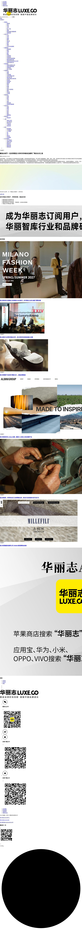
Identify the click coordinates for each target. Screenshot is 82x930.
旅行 (8, 112)
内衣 (8, 88)
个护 (8, 100)
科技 (5, 127)
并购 (8, 51)
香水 (8, 98)
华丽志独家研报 (10, 66)
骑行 (8, 43)
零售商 (8, 82)
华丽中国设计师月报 (11, 78)
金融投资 (6, 47)
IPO (7, 53)
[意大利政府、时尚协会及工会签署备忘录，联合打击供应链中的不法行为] (41, 493)
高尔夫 (8, 41)
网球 (8, 39)
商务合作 (9, 142)
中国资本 (9, 55)
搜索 (13, 16)
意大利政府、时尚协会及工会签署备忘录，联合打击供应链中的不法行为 (19, 497)
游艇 (8, 30)
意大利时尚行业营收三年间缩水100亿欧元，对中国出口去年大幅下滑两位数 (20, 300)
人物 (5, 119)
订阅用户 (2, 19)
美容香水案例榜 (10, 104)
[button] (5, 704)
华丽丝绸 (9, 32)
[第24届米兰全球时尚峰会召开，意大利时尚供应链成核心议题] (22, 333)
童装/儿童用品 (10, 89)
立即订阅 (2, 194)
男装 (8, 73)
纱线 (4, 683)
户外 (8, 36)
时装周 (8, 79)
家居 (8, 108)
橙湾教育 (5, 3)
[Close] (3, 709)
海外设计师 (9, 77)
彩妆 (8, 97)
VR (7, 134)
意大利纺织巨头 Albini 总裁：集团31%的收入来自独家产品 (16, 437)
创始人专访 (9, 120)
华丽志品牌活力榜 (11, 65)
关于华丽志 (6, 138)
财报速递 (9, 49)
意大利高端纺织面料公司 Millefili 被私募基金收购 (13, 545)
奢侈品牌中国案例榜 (11, 31)
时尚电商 (9, 128)
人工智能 (9, 131)
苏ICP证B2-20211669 (4, 820)
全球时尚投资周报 (11, 58)
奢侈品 (5, 22)
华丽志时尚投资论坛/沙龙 (12, 61)
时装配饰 (6, 70)
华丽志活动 (9, 141)
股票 (8, 54)
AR (7, 133)
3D (7, 132)
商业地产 (6, 116)
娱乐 (8, 111)
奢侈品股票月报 (10, 59)
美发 (8, 101)
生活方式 (6, 105)
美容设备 (9, 102)
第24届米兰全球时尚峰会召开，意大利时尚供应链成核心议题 (16, 337)
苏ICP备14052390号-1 (5, 817)
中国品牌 (9, 74)
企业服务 (9, 137)
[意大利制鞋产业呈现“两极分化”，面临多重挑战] (24, 371)
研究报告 (6, 63)
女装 (8, 71)
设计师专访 (9, 121)
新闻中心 (9, 144)
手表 (8, 26)
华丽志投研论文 (10, 62)
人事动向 (9, 124)
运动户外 (6, 34)
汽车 (8, 27)
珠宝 (8, 24)
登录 (1, 18)
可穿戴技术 (9, 129)
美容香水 (6, 94)
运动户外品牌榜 (10, 46)
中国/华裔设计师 (10, 75)
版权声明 (9, 145)
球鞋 (8, 45)
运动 (8, 35)
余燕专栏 (9, 125)
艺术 (8, 109)
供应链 (8, 92)
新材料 (8, 136)
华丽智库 (5, 4)
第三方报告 (9, 69)
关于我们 (5, 1)
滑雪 (8, 42)
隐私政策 (9, 146)
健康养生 (9, 115)
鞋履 (8, 86)
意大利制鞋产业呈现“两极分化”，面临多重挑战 (13, 375)
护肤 (8, 96)
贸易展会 (9, 81)
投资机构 (9, 57)
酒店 (8, 113)
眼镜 (8, 84)
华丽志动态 (5, 5)
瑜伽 (8, 38)
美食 (8, 106)
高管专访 (9, 123)
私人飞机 (9, 28)
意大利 (4, 682)
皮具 (8, 85)
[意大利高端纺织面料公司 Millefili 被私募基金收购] (39, 541)
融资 (8, 50)
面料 (8, 90)
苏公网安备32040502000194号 (6, 822)
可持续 (8, 93)
